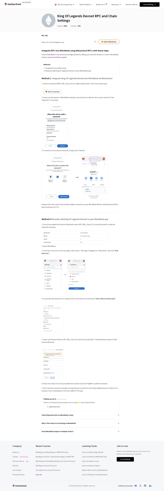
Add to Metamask (110, 42)
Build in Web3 (85, 4)
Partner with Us (131, 4)
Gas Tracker (16, 470)
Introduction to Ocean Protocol (48, 470)
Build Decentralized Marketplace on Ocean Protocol (55, 461)
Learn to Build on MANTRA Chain (94, 457)
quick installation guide (57, 57)
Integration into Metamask (55, 68)
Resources (115, 4)
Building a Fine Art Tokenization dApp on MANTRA (55, 457)
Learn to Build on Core (90, 461)
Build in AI (100, 4)
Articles (15, 465)
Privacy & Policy (18, 474)
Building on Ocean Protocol (46, 465)
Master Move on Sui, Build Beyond (94, 470)
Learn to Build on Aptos (91, 465)
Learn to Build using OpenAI (92, 452)
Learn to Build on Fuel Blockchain (94, 474)
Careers (20, 457)
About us (15, 452)
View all (39, 474)
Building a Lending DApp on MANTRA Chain (52, 452)
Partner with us (20, 461)
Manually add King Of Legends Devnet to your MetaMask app (68, 71)
